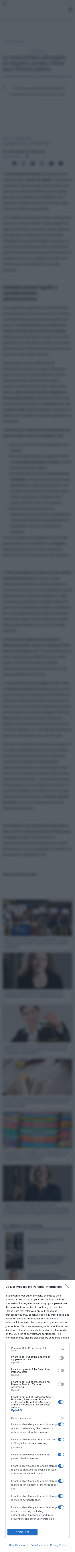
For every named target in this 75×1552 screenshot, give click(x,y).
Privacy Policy (58, 1545)
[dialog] (37, 1416)
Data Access (37, 1545)
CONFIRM (22, 1532)
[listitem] (37, 1349)
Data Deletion (17, 1545)
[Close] (67, 1287)
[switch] (61, 1358)
